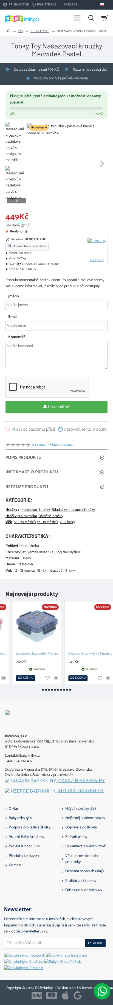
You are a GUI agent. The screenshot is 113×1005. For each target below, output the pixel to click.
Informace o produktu (31, 472)
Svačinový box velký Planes (30, 653)
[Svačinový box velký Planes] (30, 626)
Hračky (11, 510)
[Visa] (37, 995)
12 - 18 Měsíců (47, 522)
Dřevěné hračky (50, 516)
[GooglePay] (78, 995)
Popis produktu (23, 457)
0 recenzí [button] (39, 445)
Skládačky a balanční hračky (73, 510)
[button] (32, 163)
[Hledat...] (91, 18)
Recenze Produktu (26, 487)
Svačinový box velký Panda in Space (84, 653)
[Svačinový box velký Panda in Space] (83, 626)
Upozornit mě (58, 407)
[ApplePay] (65, 995)
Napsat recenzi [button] (62, 445)
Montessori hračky (35, 510)
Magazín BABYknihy (81, 780)
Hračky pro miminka (21, 516)
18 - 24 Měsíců (39, 31)
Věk (20, 31)
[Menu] (77, 18)
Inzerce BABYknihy (81, 790)
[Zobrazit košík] (105, 18)
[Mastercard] (51, 995)
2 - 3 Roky (67, 522)
